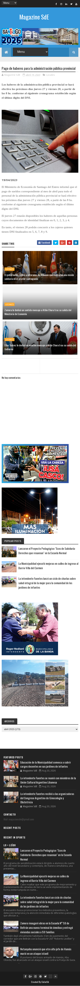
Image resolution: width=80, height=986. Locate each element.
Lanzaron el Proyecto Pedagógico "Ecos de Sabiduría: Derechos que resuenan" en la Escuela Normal (46, 854)
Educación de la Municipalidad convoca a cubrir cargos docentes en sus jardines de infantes (45, 764)
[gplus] (30, 976)
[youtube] (76, 4)
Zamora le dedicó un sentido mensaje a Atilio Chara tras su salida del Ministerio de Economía (37, 312)
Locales (50, 74)
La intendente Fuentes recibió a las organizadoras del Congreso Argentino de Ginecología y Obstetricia (47, 798)
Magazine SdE (34, 16)
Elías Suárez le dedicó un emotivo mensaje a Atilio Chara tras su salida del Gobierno (40, 347)
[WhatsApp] (50, 976)
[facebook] (56, 4)
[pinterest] (40, 976)
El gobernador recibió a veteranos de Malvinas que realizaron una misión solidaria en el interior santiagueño (39, 277)
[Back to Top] (55, 976)
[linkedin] (66, 4)
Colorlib (45, 981)
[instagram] (61, 4)
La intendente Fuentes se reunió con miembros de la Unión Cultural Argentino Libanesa (48, 780)
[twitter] (71, 4)
